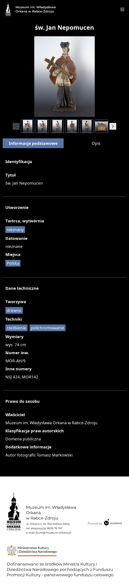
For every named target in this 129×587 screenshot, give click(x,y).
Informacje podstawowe (33, 143)
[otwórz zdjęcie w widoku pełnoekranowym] (64, 76)
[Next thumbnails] (113, 126)
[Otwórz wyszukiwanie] (113, 9)
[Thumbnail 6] (101, 126)
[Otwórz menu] (122, 9)
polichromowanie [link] (47, 328)
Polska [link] (13, 263)
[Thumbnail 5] (86, 126)
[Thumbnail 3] (57, 126)
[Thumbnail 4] (72, 126)
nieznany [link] (15, 229)
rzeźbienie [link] (16, 328)
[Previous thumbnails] (16, 126)
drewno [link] (14, 310)
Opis (96, 143)
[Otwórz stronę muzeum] (8, 9)
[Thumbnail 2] (42, 126)
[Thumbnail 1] (27, 126)
